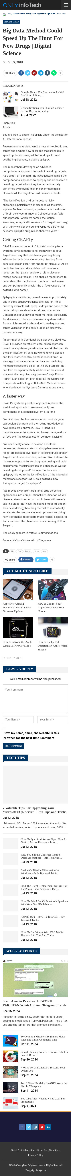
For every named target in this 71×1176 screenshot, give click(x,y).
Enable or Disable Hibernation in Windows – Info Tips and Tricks (40, 872)
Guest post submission (22, 1150)
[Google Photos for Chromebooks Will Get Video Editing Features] (10, 96)
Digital (27, 551)
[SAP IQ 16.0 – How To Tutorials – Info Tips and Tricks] (10, 921)
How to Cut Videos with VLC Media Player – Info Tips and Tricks (42, 934)
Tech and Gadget (11, 21)
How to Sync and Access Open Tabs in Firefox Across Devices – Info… (43, 841)
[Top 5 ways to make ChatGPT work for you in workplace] (10, 1087)
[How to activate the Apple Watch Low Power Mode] (18, 627)
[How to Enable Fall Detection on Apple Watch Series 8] (53, 627)
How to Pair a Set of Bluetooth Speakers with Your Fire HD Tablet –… (44, 903)
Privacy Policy (35, 1155)
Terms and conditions (48, 1150)
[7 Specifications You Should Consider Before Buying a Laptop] (10, 112)
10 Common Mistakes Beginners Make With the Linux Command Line (43, 1038)
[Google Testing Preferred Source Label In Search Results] (10, 1056)
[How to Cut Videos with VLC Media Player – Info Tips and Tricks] (10, 936)
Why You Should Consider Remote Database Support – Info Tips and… (41, 856)
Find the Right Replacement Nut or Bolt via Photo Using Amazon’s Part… (44, 887)
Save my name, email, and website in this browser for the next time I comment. (31, 735)
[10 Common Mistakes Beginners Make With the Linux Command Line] (10, 1041)
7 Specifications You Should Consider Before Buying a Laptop (42, 109)
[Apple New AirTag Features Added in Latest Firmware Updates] (18, 589)
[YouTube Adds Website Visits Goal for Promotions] (10, 1103)
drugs (37, 551)
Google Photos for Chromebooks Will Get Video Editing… (42, 94)
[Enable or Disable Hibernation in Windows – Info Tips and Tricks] (10, 874)
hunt (44, 551)
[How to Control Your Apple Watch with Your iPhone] (53, 589)
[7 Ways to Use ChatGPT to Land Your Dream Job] (10, 1072)
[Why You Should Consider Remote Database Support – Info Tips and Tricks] (10, 859)
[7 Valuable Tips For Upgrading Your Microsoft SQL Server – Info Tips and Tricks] (35, 785)
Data (19, 551)
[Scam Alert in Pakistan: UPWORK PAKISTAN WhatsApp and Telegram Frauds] (35, 978)
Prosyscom (41, 1170)
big (12, 551)
